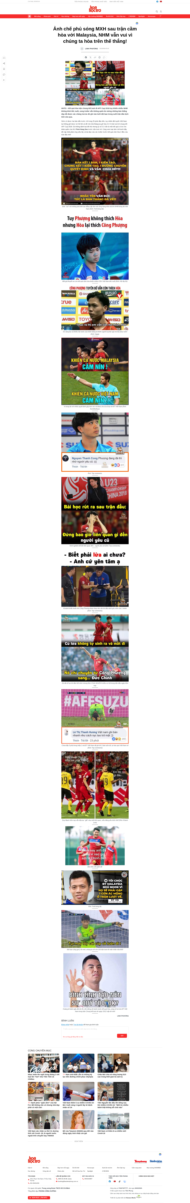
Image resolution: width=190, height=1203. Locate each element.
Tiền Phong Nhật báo (99, 1)
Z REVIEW (132, 16)
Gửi (122, 1035)
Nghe (4, 58)
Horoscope (151, 16)
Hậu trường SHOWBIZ (95, 16)
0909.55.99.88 (62, 1179)
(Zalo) (70, 1179)
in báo (100, 57)
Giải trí (56, 16)
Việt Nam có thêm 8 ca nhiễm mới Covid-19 (112, 1132)
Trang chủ (29, 16)
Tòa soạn (31, 1176)
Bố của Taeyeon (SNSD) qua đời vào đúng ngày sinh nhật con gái (78, 1132)
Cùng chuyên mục (39, 1050)
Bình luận (4, 74)
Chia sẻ (4, 63)
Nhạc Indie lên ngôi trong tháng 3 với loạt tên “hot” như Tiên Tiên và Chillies (43, 1077)
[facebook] (157, 1)
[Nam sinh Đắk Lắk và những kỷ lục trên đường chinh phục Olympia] (78, 1063)
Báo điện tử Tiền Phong (95, 9)
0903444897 (88, 1179)
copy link (95, 57)
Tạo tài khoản (78, 1024)
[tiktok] (120, 1181)
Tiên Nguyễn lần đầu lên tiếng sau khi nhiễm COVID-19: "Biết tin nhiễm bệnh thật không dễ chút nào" (113, 1105)
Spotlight (141, 16)
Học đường (65, 16)
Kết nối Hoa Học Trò (78, 1171)
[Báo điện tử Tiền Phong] (140, 1162)
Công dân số (47, 1171)
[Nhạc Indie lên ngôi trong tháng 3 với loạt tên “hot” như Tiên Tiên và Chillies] (44, 1063)
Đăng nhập (65, 1024)
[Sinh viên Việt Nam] (156, 1162)
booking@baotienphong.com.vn (68, 1181)
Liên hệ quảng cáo (63, 1176)
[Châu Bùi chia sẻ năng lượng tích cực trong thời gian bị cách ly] (113, 1063)
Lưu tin (4, 69)
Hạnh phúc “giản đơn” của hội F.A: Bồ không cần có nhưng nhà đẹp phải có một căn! (43, 1105)
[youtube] (161, 1)
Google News (137, 23)
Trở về (4, 80)
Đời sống (37, 16)
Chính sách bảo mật (146, 1176)
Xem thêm (160, 16)
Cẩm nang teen (137, 1168)
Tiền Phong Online (81, 1)
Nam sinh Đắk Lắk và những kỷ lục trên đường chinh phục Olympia (78, 1076)
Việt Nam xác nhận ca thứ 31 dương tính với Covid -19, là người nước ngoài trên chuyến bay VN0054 (43, 1133)
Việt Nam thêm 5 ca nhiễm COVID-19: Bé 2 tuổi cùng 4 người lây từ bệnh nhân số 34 (78, 1105)
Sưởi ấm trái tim (107, 1168)
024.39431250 (34, 1183)
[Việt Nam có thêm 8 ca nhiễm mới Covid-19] (113, 1119)
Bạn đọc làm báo (39, 1197)
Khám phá (47, 16)
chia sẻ (86, 57)
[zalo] (126, 1181)
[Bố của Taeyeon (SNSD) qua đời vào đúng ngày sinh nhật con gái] (78, 1119)
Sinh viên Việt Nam (116, 1)
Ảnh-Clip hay (121, 16)
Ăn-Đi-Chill (109, 16)
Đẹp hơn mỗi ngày (78, 16)
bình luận (104, 57)
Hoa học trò (34, 1160)
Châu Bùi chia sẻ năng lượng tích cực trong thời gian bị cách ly (112, 1076)
